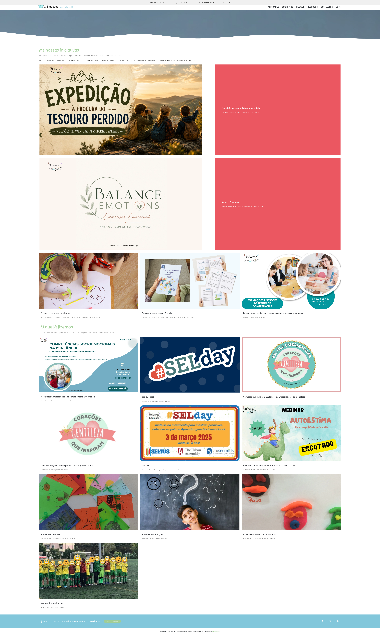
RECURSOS (312, 7)
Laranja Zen (215, 631)
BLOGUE (300, 7)
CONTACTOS (327, 7)
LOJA (338, 7)
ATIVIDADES (273, 7)
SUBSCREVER (112, 621)
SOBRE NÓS (287, 7)
